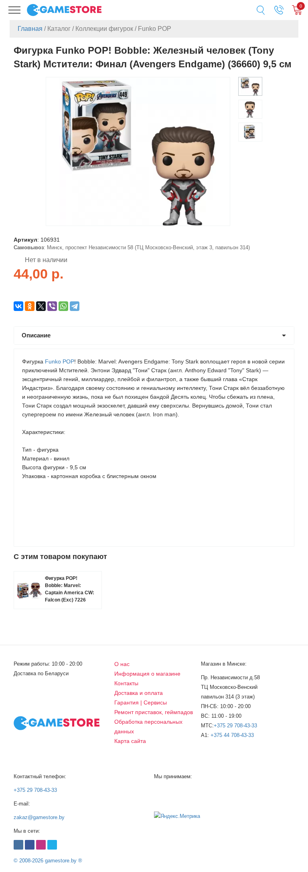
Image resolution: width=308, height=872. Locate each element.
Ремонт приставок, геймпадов (153, 712)
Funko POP (59, 361)
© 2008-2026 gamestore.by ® (48, 861)
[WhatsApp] (63, 306)
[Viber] (52, 306)
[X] (41, 306)
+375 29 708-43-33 (235, 726)
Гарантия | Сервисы (140, 702)
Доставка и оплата (138, 693)
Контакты (126, 683)
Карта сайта (130, 741)
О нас (122, 664)
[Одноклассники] (29, 306)
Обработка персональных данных (148, 727)
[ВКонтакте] (18, 306)
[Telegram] (74, 306)
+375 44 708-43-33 (232, 735)
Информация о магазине (147, 673)
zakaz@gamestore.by (39, 817)
